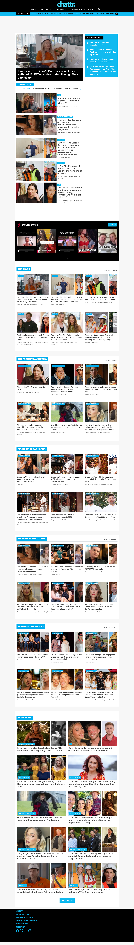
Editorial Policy (25, 917)
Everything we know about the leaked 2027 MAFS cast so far (100, 568)
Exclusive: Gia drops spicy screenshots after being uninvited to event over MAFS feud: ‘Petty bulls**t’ (32, 607)
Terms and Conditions (27, 921)
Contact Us (22, 924)
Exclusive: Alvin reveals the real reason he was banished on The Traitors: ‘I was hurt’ (101, 389)
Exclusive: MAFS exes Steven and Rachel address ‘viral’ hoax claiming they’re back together (99, 607)
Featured (39, 13)
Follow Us (112, 224)
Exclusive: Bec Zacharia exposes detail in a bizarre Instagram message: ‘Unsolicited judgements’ (32, 569)
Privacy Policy (23, 914)
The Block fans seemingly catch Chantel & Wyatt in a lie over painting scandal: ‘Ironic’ (33, 337)
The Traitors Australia (82, 9)
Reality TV (46, 9)
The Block (61, 9)
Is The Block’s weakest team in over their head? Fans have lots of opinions (100, 298)
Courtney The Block (87, 13)
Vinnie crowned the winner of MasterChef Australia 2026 (62, 516)
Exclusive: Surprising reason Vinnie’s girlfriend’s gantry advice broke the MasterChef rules (65, 479)
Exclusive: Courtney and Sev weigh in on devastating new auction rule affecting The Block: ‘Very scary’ (100, 337)
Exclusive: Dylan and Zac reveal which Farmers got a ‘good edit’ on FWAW (32, 656)
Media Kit (20, 927)
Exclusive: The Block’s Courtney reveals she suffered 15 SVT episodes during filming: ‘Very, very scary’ (33, 299)
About (19, 911)
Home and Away (24, 777)
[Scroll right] (116, 14)
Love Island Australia (26, 744)
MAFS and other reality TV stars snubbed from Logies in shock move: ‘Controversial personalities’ (65, 607)
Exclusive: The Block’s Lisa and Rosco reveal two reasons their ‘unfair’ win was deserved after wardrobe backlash (67, 299)
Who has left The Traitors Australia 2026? (31, 388)
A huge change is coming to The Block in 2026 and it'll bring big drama (103, 52)
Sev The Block (56, 13)
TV (33, 13)
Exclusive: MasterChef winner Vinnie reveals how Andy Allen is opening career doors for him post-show (31, 517)
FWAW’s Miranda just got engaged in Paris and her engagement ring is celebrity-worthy (100, 657)
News (33, 9)
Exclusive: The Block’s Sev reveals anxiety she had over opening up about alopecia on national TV (66, 337)
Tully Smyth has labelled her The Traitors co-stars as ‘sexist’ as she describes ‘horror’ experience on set (99, 427)
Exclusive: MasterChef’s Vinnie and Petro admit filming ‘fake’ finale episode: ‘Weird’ (101, 479)
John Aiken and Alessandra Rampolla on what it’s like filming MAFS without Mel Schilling (67, 569)
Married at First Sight (65, 117)
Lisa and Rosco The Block (105, 13)
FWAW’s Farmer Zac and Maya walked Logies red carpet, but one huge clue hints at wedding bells (66, 657)
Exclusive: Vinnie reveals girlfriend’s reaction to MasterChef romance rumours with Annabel (31, 479)
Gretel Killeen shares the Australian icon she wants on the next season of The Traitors (67, 427)
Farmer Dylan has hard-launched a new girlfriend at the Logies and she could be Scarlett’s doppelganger (33, 694)
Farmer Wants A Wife (71, 13)
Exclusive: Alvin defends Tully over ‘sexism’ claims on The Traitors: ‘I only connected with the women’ (66, 389)
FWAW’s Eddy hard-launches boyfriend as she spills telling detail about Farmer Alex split (66, 694)
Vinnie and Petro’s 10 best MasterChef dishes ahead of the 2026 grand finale (100, 516)
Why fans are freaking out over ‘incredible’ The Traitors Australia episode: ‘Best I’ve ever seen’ (30, 427)
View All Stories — (111, 270)
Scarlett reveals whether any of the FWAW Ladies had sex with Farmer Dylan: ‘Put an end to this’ (99, 694)
